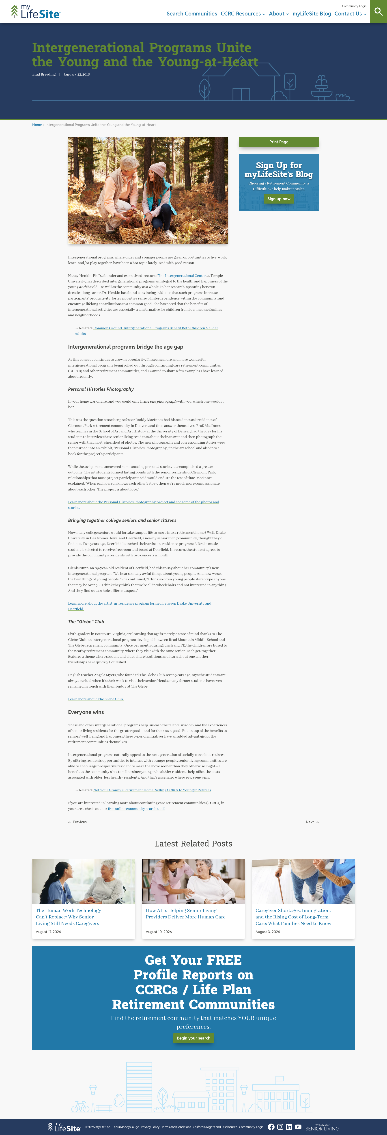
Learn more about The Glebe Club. (96, 699)
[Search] (378, 11)
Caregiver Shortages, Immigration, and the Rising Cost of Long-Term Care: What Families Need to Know (293, 917)
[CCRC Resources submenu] (263, 13)
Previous (80, 822)
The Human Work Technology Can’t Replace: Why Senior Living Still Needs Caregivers (68, 917)
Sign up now (278, 198)
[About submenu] (287, 13)
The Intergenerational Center (182, 275)
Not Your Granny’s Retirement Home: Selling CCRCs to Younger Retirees (152, 790)
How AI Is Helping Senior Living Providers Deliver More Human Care (186, 913)
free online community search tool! (136, 809)
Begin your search (193, 1038)
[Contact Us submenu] (365, 13)
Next (310, 822)
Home (37, 124)
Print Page (278, 141)
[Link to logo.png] (322, 1127)
